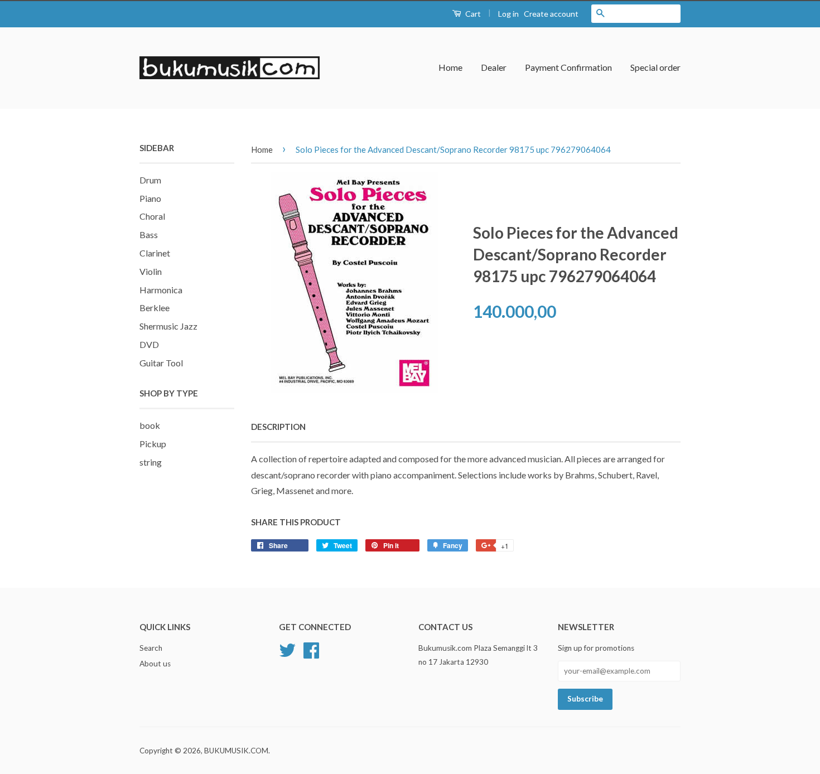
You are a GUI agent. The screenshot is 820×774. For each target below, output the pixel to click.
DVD (149, 344)
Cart (472, 13)
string (150, 462)
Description (278, 427)
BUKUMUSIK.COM (236, 750)
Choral (152, 216)
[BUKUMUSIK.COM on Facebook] (311, 649)
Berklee (154, 307)
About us (155, 663)
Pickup (152, 443)
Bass (148, 234)
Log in (508, 13)
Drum (150, 180)
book (149, 425)
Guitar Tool (161, 362)
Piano (150, 198)
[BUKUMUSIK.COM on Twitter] (287, 649)
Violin (150, 271)
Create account (551, 13)
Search (150, 648)
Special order (655, 67)
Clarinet (154, 253)
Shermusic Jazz (168, 326)
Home (450, 67)
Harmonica (160, 289)
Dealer (494, 67)
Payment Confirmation (568, 67)
